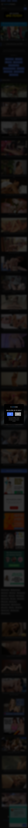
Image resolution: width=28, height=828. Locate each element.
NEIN (18, 414)
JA (10, 414)
